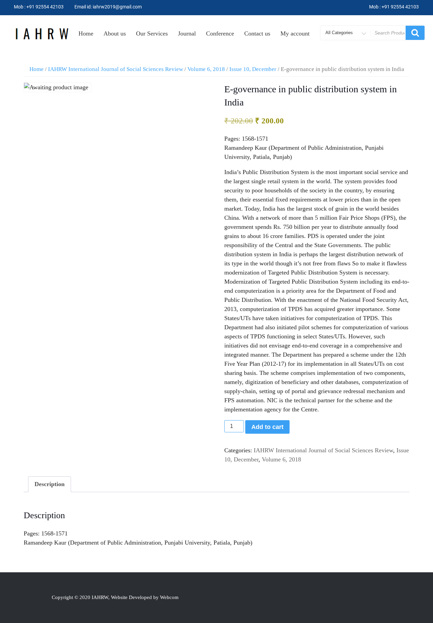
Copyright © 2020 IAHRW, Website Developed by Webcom (115, 597)
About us (115, 33)
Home (85, 33)
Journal (187, 33)
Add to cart (267, 427)
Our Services (152, 33)
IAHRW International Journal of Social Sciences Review (115, 69)
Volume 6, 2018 (206, 69)
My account (295, 33)
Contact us (257, 33)
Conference (220, 33)
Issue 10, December (252, 69)
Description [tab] (50, 484)
